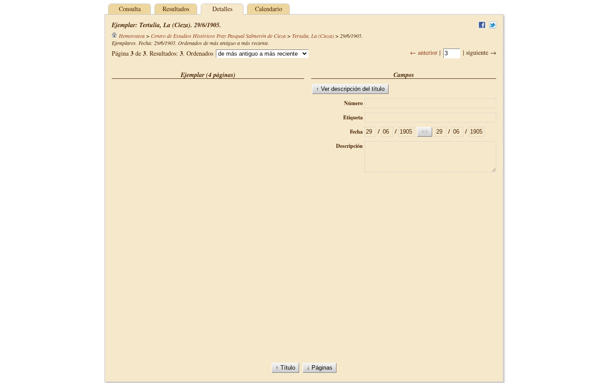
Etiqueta (353, 117)
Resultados (175, 8)
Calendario (268, 8)
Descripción (349, 146)
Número (353, 103)
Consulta (130, 8)
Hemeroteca (132, 35)
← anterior (424, 52)
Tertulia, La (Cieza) (313, 35)
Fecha (356, 131)
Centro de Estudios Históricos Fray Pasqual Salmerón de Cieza (218, 35)
